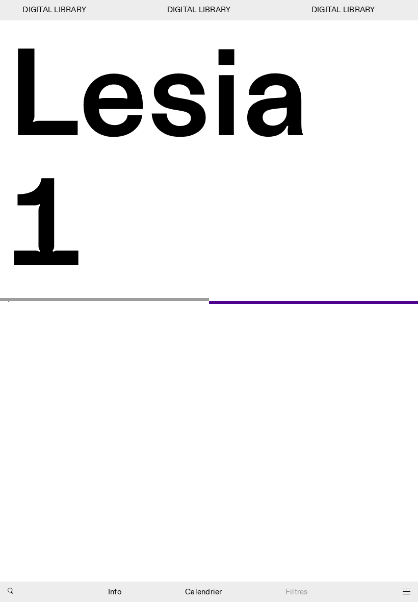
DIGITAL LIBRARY (53, 10)
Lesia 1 (158, 164)
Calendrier (203, 592)
